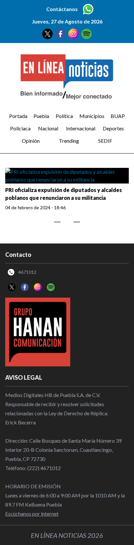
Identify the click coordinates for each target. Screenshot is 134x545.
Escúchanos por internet (32, 513)
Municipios (91, 116)
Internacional (80, 128)
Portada (18, 116)
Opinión (31, 141)
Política (64, 116)
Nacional (48, 128)
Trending (69, 141)
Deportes (113, 128)
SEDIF (105, 141)
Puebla (41, 116)
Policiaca (20, 128)
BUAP (118, 116)
